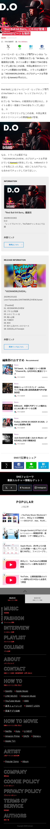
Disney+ (37, 736)
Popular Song (11, 761)
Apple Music (22, 691)
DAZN (26, 736)
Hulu (17, 731)
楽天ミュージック (13, 706)
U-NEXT (28, 731)
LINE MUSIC (11, 696)
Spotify (8, 691)
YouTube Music (12, 701)
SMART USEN (33, 706)
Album (25, 761)
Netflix (8, 731)
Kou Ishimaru (22, 41)
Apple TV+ (10, 741)
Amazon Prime (12, 736)
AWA (26, 701)
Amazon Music (28, 696)
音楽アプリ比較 (12, 710)
